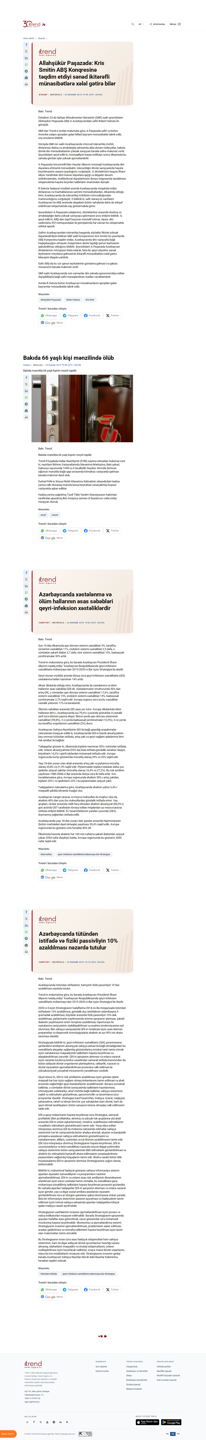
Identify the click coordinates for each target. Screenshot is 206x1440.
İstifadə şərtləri (164, 1366)
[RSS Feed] (67, 1422)
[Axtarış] (133, 24)
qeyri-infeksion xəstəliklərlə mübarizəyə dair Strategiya (84, 854)
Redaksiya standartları (136, 1380)
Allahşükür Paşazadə (51, 300)
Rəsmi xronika (102, 1371)
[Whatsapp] (27, 1422)
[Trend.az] (34, 24)
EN (167, 1434)
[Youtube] (47, 1422)
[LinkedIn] (60, 1422)
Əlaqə (129, 1375)
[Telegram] (54, 1422)
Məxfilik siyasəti (164, 1371)
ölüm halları (46, 854)
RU (178, 1434)
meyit (43, 515)
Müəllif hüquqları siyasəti (168, 1375)
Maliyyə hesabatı (134, 1389)
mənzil (55, 515)
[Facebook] (34, 1422)
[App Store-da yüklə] (147, 1422)
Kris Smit (90, 300)
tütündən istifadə (49, 1274)
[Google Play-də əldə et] (171, 1422)
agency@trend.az (32, 1402)
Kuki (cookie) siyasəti (166, 1380)
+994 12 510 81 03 (32, 1398)
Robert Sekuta (73, 300)
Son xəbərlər (101, 1366)
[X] (40, 1422)
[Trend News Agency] (33, 1364)
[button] (26, 45)
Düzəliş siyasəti (133, 1384)
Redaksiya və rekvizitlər (137, 1371)
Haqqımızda (132, 1366)
